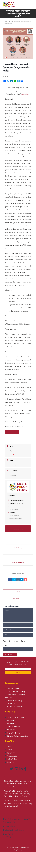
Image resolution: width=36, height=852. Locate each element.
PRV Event (20, 592)
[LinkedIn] (21, 768)
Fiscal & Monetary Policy (15, 717)
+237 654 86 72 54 (18, 503)
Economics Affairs (13, 688)
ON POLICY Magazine (14, 707)
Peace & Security (12, 703)
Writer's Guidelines (13, 733)
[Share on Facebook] (10, 579)
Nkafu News (10, 753)
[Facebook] (25, 768)
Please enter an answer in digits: (14, 641)
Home (6, 21)
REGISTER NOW (18, 529)
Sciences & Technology (14, 700)
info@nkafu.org (14, 509)
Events (8, 747)
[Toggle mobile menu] (32, 4)
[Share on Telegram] (22, 579)
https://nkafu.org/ (14, 515)
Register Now (25, 94)
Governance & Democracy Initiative (15, 696)
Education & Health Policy (15, 691)
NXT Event (16, 598)
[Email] (25, 579)
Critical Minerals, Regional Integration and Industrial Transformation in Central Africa (17, 783)
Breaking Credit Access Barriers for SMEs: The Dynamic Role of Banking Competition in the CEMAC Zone (17, 793)
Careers (9, 750)
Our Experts (10, 730)
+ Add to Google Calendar (18, 542)
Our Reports (10, 720)
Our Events (11, 21)
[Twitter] (11, 768)
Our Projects (10, 723)
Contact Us (10, 762)
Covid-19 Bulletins (13, 727)
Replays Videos (11, 759)
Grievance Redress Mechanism (17, 736)
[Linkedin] (18, 579)
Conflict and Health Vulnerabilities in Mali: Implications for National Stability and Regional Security (18, 803)
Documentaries (11, 756)
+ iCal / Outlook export (18, 547)
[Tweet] (14, 579)
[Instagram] (16, 768)
